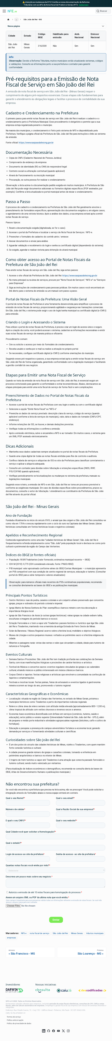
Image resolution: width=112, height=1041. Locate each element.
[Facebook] (53, 1031)
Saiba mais (83, 5)
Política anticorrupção (15, 1020)
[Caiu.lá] (64, 990)
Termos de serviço (14, 1017)
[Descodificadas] (92, 991)
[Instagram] (68, 1031)
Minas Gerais (77, 933)
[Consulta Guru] (42, 990)
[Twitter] (63, 1031)
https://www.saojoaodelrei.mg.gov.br (36, 142)
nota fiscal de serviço (39, 933)
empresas (11, 938)
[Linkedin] (43, 1031)
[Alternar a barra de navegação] (4, 11)
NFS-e (23, 933)
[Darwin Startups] (14, 990)
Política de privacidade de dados (19, 1023)
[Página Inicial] (8, 19)
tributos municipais (95, 933)
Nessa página (14, 26)
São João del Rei (60, 933)
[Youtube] (58, 1031)
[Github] (48, 1031)
